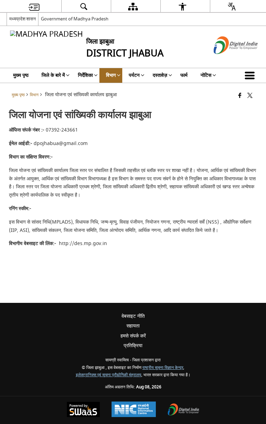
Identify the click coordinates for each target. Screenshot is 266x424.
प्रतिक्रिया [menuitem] (133, 345)
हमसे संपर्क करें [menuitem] (133, 336)
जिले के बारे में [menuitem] (53, 75)
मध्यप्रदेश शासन (22, 19)
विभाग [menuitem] (111, 75)
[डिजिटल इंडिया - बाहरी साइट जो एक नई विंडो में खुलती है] (227, 60)
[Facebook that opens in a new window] (240, 96)
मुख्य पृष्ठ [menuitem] (20, 75)
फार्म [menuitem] (183, 75)
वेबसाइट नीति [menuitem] (133, 316)
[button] (251, 75)
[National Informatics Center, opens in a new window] (133, 410)
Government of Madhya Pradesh (74, 19)
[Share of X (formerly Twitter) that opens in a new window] (250, 96)
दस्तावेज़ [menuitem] (160, 75)
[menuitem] (34, 6)
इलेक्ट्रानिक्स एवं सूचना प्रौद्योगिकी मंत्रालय (108, 375)
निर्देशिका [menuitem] (85, 75)
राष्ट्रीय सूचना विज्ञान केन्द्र (162, 368)
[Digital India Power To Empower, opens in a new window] (183, 410)
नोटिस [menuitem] (206, 75)
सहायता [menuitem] (133, 326)
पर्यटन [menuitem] (134, 75)
